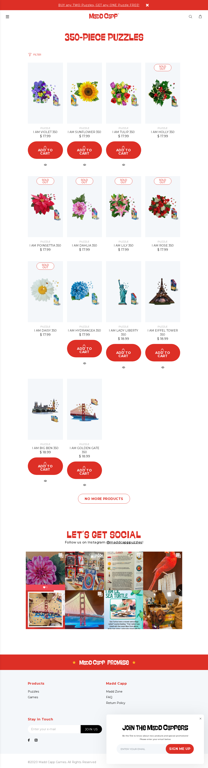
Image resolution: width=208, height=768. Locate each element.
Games (33, 697)
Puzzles (33, 691)
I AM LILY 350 (123, 245)
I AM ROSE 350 (163, 245)
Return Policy (115, 703)
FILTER (37, 54)
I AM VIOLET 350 (45, 132)
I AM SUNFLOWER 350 (84, 132)
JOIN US (91, 729)
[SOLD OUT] (162, 93)
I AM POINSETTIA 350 (45, 245)
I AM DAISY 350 (45, 330)
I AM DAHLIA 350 (84, 245)
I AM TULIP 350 (123, 132)
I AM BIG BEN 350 (45, 448)
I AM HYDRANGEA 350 (84, 330)
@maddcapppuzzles (124, 542)
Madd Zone (114, 691)
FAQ (109, 697)
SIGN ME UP (179, 749)
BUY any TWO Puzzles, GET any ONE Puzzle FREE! (98, 5)
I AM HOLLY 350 (162, 132)
